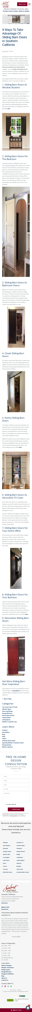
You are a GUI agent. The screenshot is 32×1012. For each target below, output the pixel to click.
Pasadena (19, 848)
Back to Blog (7, 699)
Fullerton (19, 863)
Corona (5, 866)
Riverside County (7, 872)
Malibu (18, 854)
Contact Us (4, 980)
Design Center (5, 969)
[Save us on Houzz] (11, 986)
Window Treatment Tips (9, 722)
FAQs (3, 736)
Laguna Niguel (20, 860)
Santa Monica (6, 845)
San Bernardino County (23, 872)
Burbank (19, 866)
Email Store (4, 909)
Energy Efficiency (7, 713)
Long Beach (20, 857)
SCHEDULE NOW (16, 809)
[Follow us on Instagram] (8, 986)
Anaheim (5, 842)
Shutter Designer (6, 965)
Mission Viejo (6, 854)
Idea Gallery (5, 732)
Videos (4, 738)
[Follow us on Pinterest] (5, 986)
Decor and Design (7, 711)
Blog (3, 734)
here (8, 108)
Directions (4, 903)
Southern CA (20, 842)
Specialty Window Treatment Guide (13, 743)
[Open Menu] (29, 4)
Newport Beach (21, 851)
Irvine (4, 863)
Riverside (5, 848)
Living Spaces (6, 719)
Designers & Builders (7, 974)
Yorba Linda (20, 869)
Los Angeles (6, 857)
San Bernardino (21, 845)
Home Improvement (8, 715)
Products (5, 730)
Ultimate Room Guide (8, 741)
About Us (4, 978)
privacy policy (13, 816)
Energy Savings (6, 745)
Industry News (6, 717)
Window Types (6, 709)
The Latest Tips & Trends (9, 707)
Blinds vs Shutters (7, 747)
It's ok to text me (11, 804)
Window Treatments (7, 967)
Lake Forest (6, 860)
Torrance (5, 869)
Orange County (7, 851)
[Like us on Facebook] (2, 986)
